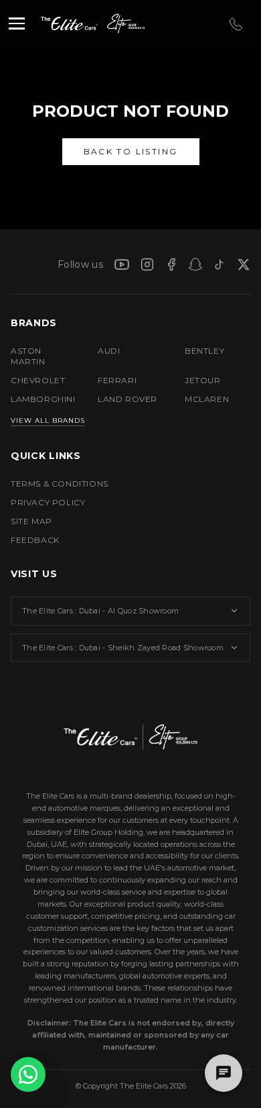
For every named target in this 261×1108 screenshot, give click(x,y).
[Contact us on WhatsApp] (28, 1074)
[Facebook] (171, 264)
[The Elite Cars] (64, 23)
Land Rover (127, 399)
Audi (109, 351)
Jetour (203, 380)
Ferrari (117, 380)
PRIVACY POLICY (48, 502)
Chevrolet (38, 380)
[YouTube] (122, 264)
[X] (243, 264)
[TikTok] (219, 264)
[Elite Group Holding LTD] (122, 23)
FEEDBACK (35, 540)
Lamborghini (43, 399)
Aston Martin (28, 356)
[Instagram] (147, 264)
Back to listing (131, 151)
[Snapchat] (195, 264)
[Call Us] (235, 24)
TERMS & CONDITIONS (59, 484)
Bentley (204, 351)
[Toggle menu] (17, 23)
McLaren (207, 399)
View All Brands (48, 420)
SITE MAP (31, 521)
